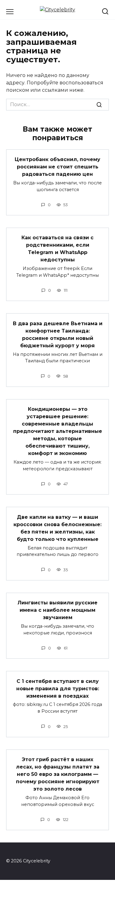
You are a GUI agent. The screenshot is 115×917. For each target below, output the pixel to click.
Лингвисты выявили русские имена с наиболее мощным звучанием (57, 610)
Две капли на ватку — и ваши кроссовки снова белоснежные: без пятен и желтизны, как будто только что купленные (57, 528)
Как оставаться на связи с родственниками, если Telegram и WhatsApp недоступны (57, 249)
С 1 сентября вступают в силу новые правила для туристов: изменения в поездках (57, 688)
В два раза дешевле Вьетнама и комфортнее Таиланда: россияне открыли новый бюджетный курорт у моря (57, 334)
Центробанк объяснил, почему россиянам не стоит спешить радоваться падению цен (57, 166)
